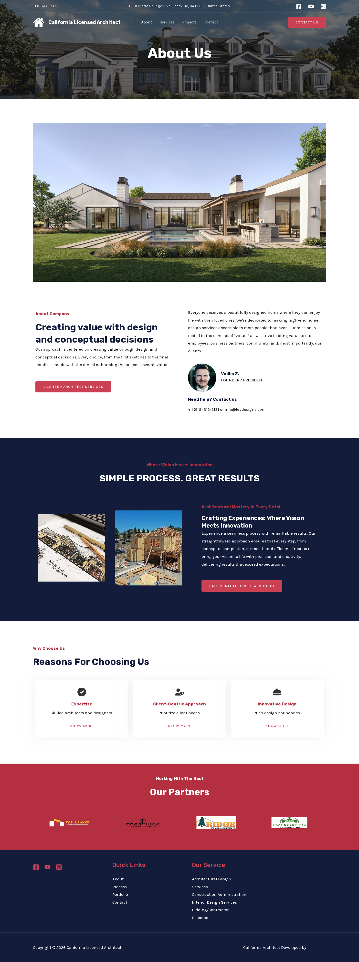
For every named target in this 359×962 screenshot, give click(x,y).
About (146, 22)
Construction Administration (219, 894)
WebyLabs (316, 947)
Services (167, 22)
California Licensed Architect (84, 22)
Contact (211, 22)
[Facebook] (299, 6)
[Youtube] (47, 867)
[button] (307, 22)
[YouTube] (311, 6)
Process (119, 886)
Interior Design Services (214, 902)
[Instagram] (323, 6)
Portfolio (120, 894)
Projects (189, 22)
